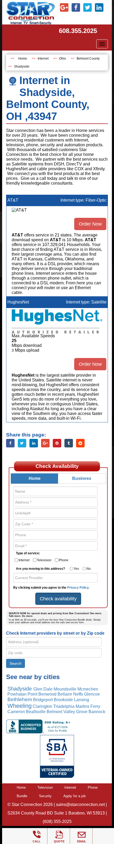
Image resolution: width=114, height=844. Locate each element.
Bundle (22, 796)
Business (81, 478)
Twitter (22, 443)
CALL (37, 841)
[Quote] (59, 835)
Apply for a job (74, 796)
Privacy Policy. (78, 587)
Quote (59, 841)
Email (81, 841)
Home (22, 58)
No (88, 569)
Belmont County (88, 58)
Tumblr (68, 443)
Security (45, 796)
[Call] (37, 835)
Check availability (58, 598)
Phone (63, 560)
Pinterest (57, 443)
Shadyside (21, 66)
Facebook (10, 443)
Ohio (62, 58)
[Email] (82, 835)
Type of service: (28, 553)
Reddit (80, 443)
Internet (43, 58)
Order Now (90, 224)
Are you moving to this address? (40, 569)
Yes (76, 569)
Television (44, 560)
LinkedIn (33, 443)
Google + (45, 443)
